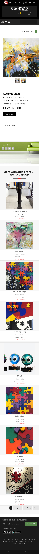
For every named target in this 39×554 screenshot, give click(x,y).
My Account (6, 539)
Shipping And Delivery (29, 539)
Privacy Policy (8, 541)
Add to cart (9, 114)
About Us (15, 539)
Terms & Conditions (22, 541)
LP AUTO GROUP (21, 100)
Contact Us (21, 543)
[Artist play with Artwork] (19, 2)
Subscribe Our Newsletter (15, 520)
